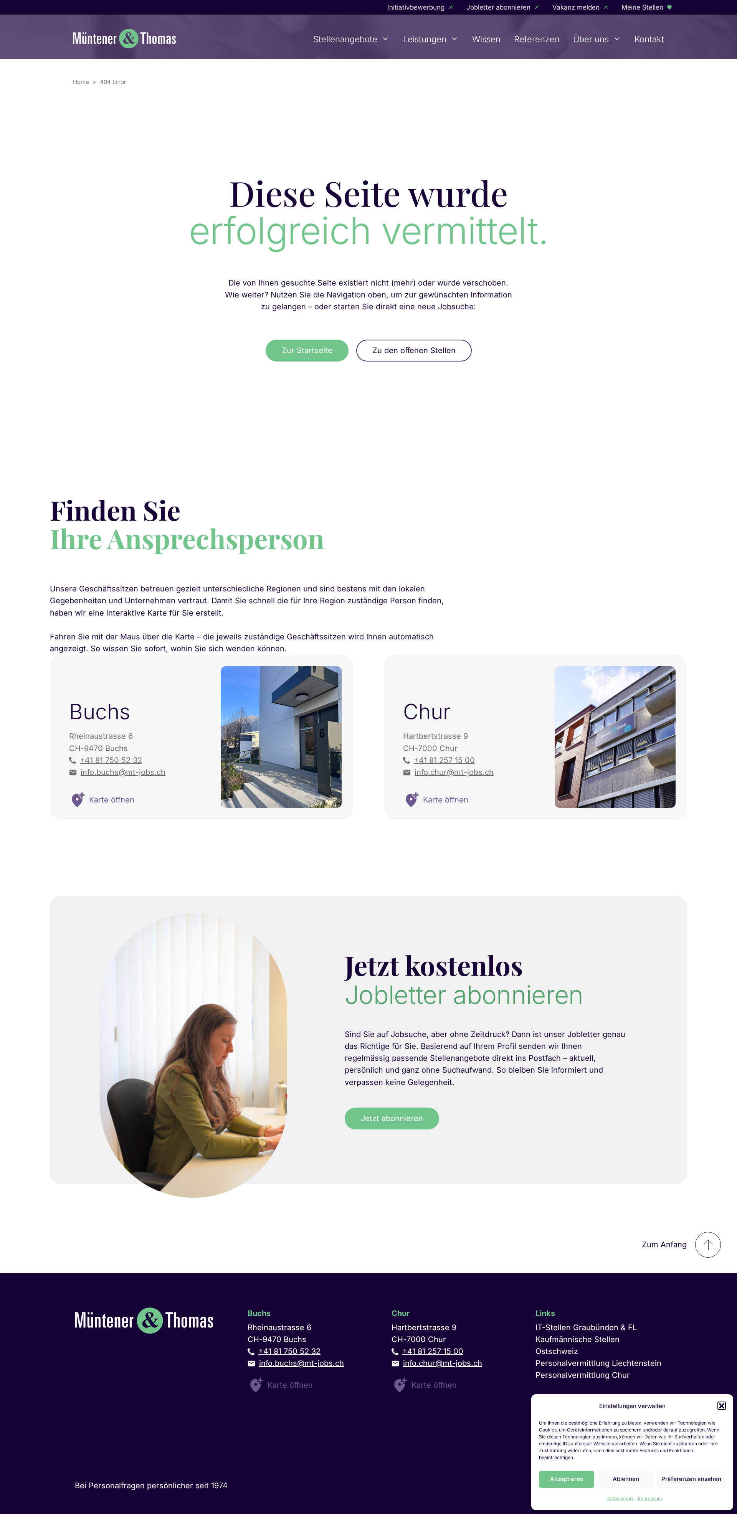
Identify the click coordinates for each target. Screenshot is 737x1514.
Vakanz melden (576, 7)
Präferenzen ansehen (691, 1479)
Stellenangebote (345, 39)
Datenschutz (620, 1498)
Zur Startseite (307, 350)
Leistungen (424, 39)
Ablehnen (626, 1479)
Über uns (591, 39)
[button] (721, 1406)
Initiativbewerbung (416, 7)
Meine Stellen (642, 7)
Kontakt (649, 39)
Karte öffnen (290, 1385)
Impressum (650, 1498)
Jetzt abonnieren (392, 1118)
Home (81, 82)
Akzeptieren (566, 1479)
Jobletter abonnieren (498, 7)
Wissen (486, 39)
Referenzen (537, 39)
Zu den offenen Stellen (414, 350)
